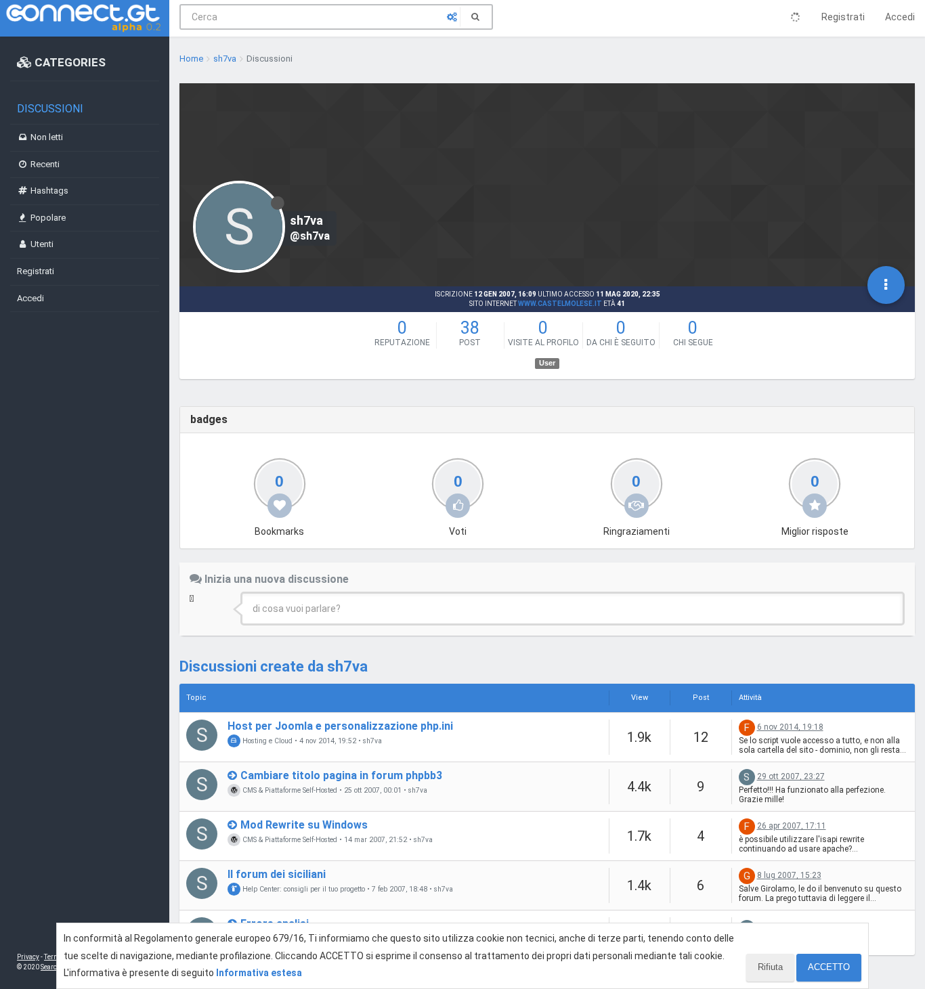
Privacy (28, 957)
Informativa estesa (259, 972)
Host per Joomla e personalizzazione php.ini (340, 726)
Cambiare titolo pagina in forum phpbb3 (341, 775)
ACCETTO (829, 967)
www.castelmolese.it (560, 303)
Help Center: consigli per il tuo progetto (302, 889)
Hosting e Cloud (266, 741)
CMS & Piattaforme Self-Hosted (288, 790)
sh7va (372, 741)
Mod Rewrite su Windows (304, 824)
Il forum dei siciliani (277, 874)
